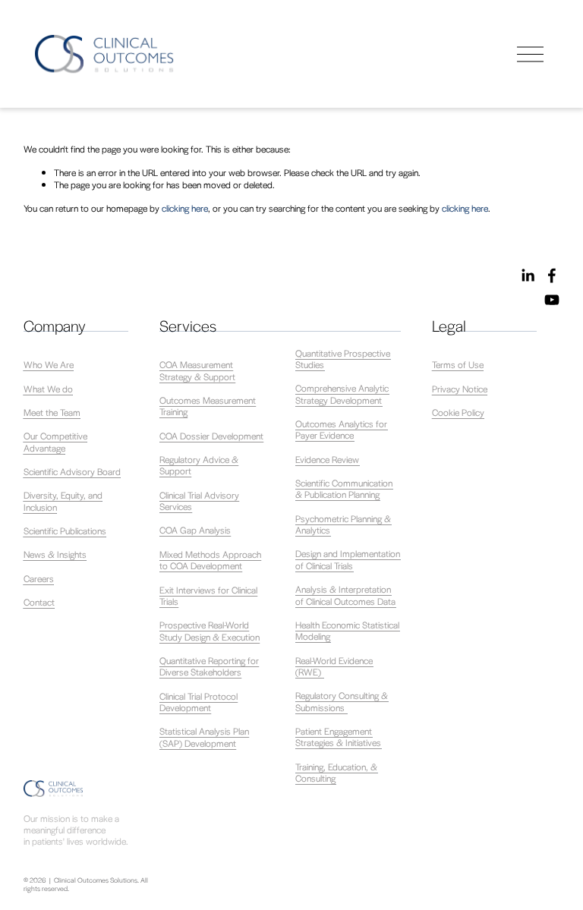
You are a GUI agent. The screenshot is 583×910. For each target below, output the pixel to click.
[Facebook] (551, 275)
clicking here (185, 208)
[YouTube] (551, 299)
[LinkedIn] (527, 275)
